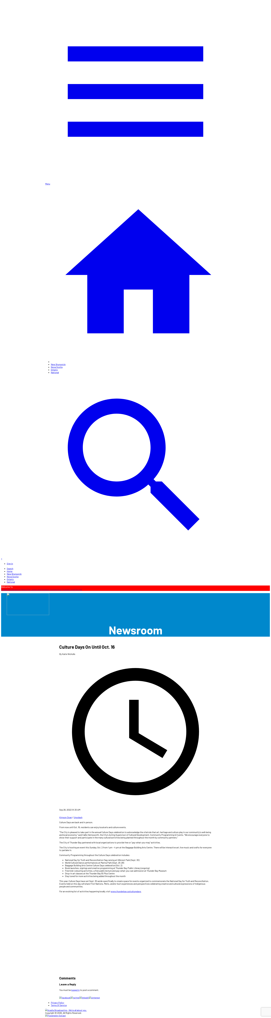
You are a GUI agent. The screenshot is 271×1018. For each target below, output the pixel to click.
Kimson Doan (65, 817)
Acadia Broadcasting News (14, 589)
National (55, 372)
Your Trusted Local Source (69, 589)
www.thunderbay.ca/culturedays (126, 891)
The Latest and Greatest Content (42, 589)
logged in (75, 990)
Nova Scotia (57, 367)
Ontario (54, 369)
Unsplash (78, 817)
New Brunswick (58, 364)
